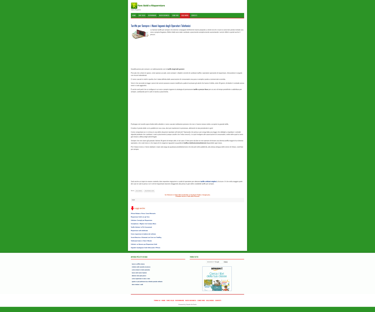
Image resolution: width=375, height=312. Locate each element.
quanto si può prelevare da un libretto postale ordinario (147, 281)
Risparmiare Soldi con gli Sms (140, 217)
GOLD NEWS (184, 15)
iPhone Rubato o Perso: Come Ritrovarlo (143, 213)
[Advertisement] (187, 53)
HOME (134, 15)
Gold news (139, 190)
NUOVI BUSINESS (164, 15)
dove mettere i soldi (137, 284)
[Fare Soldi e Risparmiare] (148, 8)
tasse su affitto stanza (138, 264)
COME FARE (175, 15)
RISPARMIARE (152, 15)
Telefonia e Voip (149, 190)
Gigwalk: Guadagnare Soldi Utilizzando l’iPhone (145, 247)
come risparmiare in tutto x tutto (141, 278)
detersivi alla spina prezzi (139, 275)
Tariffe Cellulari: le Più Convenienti (141, 227)
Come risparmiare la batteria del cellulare (143, 234)
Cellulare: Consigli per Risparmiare (141, 220)
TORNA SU (157, 300)
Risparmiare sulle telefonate (139, 230)
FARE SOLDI (142, 15)
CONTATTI (194, 15)
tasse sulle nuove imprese (139, 273)
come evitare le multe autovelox (141, 270)
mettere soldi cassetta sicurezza (141, 267)
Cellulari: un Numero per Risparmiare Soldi (144, 244)
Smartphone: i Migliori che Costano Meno (143, 224)
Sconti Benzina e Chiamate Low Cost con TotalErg (146, 237)
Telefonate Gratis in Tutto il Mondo (141, 241)
